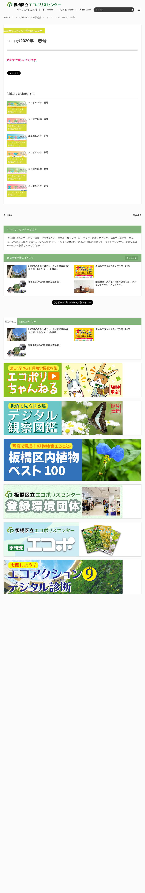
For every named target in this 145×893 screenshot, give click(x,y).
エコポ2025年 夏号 (38, 169)
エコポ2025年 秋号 (38, 152)
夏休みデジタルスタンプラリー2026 (112, 266)
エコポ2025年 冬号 (38, 136)
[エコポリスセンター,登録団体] (63, 516)
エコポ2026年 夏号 (38, 102)
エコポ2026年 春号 (38, 119)
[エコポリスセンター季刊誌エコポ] (63, 554)
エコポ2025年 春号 (38, 186)
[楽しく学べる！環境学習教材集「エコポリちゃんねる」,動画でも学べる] (63, 395)
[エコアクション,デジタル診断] (63, 592)
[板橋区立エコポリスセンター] (34, 4)
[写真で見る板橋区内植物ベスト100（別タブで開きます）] (72, 478)
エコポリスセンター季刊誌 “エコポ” (23, 30)
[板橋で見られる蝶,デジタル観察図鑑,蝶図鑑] (63, 433)
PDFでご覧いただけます (21, 60)
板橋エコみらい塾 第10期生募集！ (44, 282)
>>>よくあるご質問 (26, 10)
